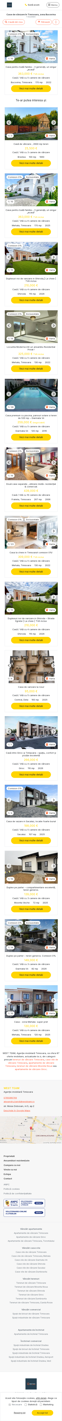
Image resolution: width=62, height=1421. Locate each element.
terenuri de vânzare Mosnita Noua (34, 1066)
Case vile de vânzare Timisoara (31, 1252)
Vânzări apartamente (31, 1229)
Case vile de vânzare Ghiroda (31, 1264)
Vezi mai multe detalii (31, 88)
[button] (55, 22)
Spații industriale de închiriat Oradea (31, 1345)
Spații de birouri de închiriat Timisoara (31, 1349)
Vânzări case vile (31, 1248)
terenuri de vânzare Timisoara (28, 1059)
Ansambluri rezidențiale (16, 1160)
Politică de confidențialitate (18, 1193)
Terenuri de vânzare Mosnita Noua (31, 1287)
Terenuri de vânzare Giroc (31, 1294)
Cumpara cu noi (12, 1165)
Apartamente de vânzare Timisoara (31, 1233)
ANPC (7, 1184)
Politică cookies (12, 1189)
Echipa (7, 1174)
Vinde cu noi (10, 1169)
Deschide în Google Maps (17, 1110)
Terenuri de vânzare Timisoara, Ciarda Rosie (31, 1302)
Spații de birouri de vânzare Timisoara (31, 1313)
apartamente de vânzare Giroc (31, 1069)
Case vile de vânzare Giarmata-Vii (31, 1260)
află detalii (41, 1398)
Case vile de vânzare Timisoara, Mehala (31, 1256)
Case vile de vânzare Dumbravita (31, 1272)
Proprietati (9, 1156)
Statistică (32, 1404)
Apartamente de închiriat (31, 1330)
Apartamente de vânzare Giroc (31, 1237)
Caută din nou (15, 22)
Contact (8, 1178)
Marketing (48, 1404)
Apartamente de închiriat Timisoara (31, 1334)
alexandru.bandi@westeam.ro (19, 1101)
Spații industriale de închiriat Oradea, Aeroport (31, 1357)
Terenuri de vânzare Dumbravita (31, 1298)
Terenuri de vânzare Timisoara (31, 1283)
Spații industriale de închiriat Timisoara (31, 1353)
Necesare (17, 1404)
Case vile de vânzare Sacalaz (31, 1268)
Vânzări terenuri (31, 1278)
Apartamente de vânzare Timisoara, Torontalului (31, 1241)
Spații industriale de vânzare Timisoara (31, 1317)
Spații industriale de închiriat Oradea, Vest (31, 1361)
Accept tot (42, 1412)
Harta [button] (52, 58)
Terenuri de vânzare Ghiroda (31, 1291)
